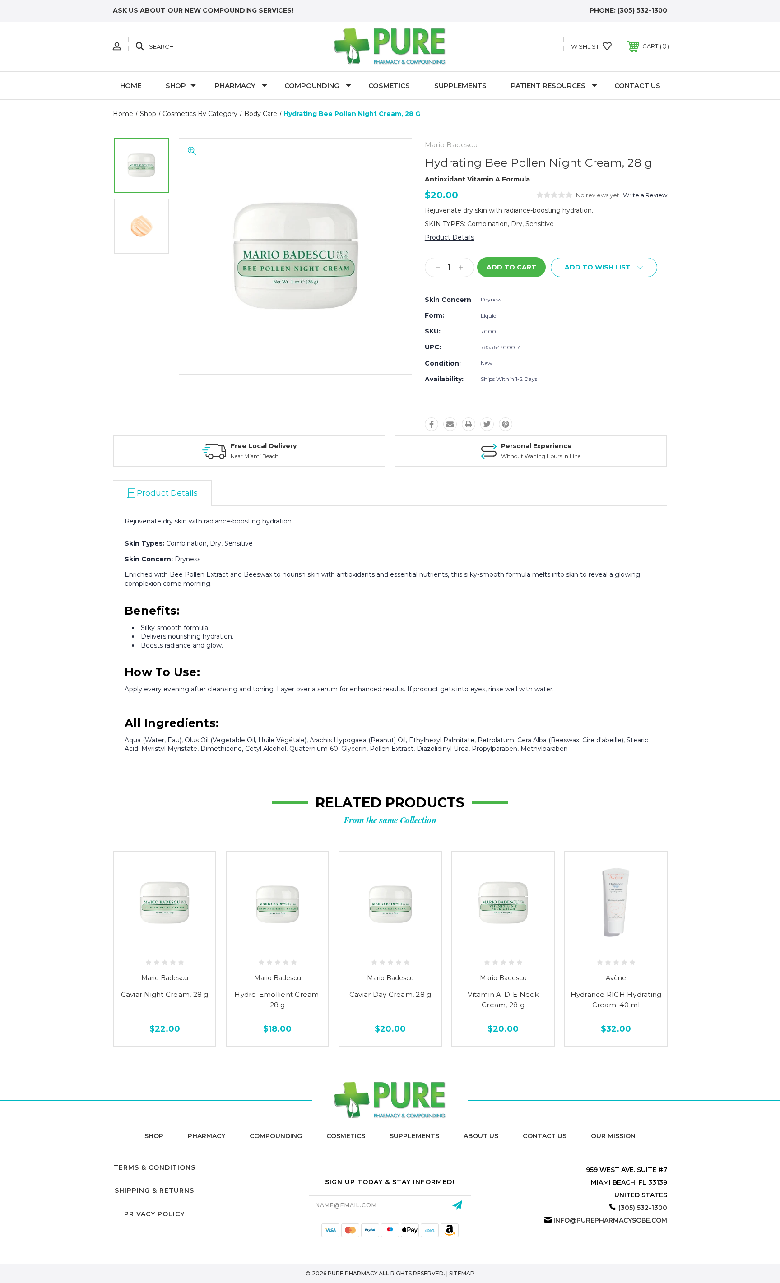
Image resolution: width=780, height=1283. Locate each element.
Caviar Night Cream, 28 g (165, 994)
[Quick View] (154, 945)
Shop (176, 85)
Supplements (460, 85)
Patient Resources (548, 85)
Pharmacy (235, 85)
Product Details (449, 237)
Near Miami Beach (255, 456)
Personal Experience (536, 446)
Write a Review (645, 195)
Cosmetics (389, 85)
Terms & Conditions (154, 1167)
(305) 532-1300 (642, 10)
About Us (481, 1136)
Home (130, 85)
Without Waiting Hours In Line (540, 456)
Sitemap (461, 1273)
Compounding (311, 85)
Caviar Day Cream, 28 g (390, 994)
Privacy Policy (154, 1214)
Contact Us (637, 85)
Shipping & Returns (154, 1190)
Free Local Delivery (264, 446)
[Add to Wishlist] (174, 945)
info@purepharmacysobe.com (610, 1220)
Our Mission (613, 1136)
